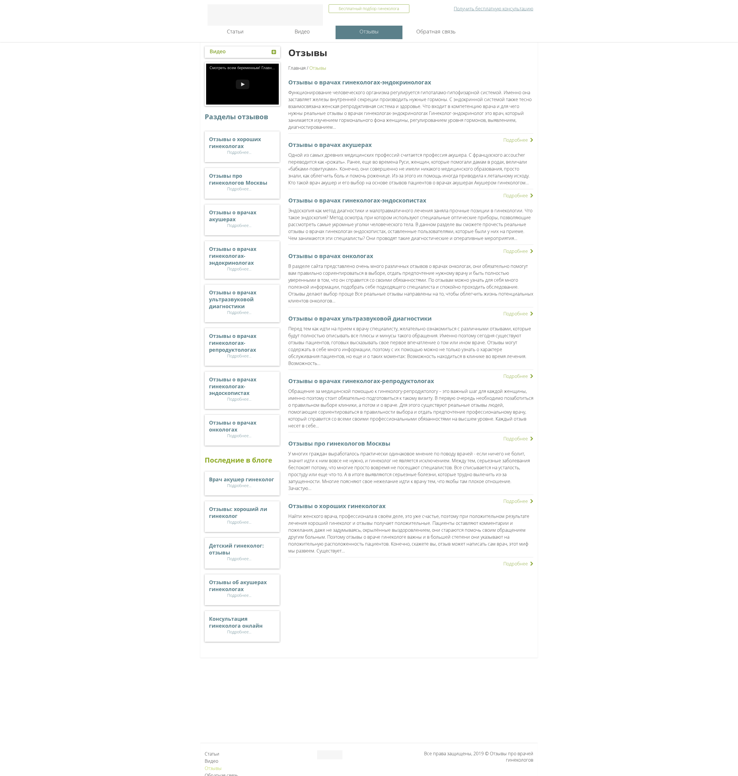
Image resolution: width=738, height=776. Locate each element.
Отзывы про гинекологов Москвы (339, 443)
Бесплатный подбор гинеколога (369, 8)
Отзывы (369, 31)
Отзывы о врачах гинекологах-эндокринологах (359, 82)
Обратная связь (435, 31)
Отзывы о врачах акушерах (330, 145)
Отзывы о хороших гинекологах (337, 506)
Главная (297, 68)
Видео (302, 31)
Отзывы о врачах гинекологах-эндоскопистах (357, 200)
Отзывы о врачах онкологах (330, 256)
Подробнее (515, 140)
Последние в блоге (238, 460)
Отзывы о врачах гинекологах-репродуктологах (361, 381)
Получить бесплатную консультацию (493, 8)
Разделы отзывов (236, 116)
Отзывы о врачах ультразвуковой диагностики (360, 318)
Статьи (235, 31)
